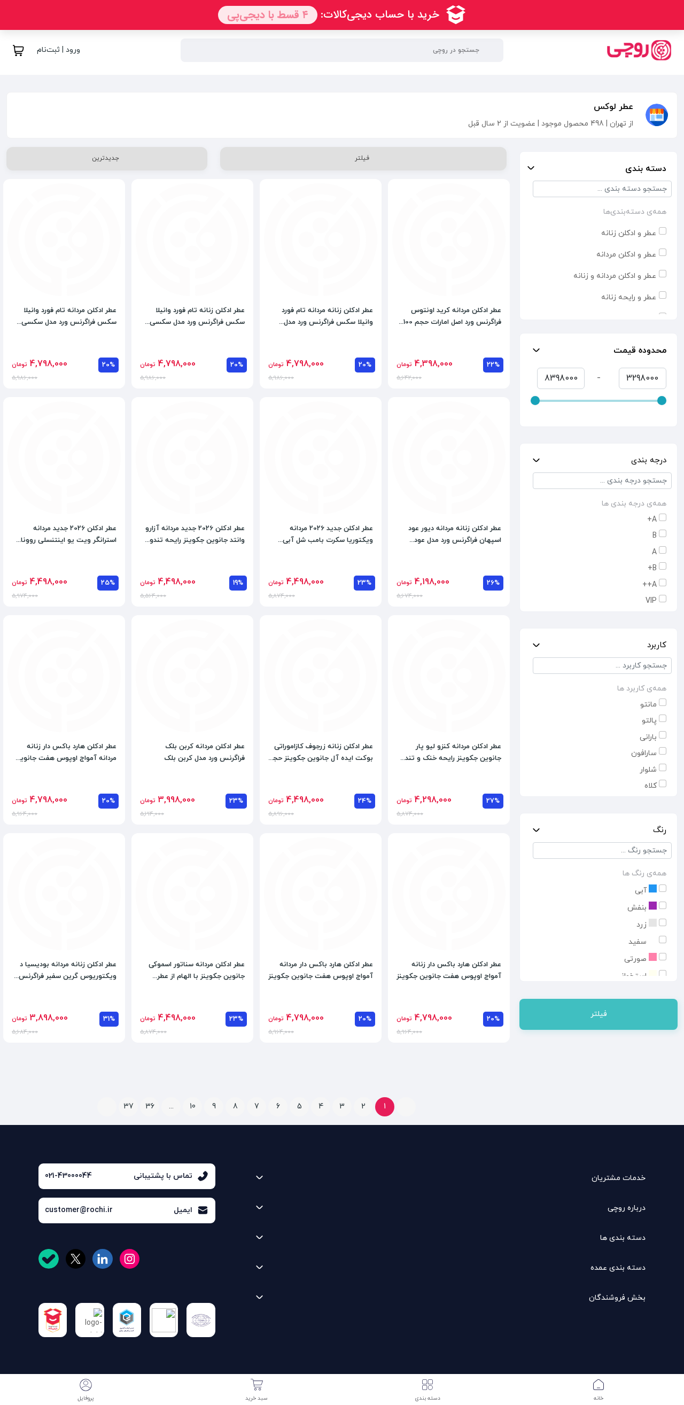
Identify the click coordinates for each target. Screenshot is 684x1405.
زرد (642, 925)
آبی (642, 891)
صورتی (636, 959)
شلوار (648, 770)
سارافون (644, 753)
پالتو (649, 721)
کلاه (650, 786)
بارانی (648, 737)
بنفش (638, 908)
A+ (652, 520)
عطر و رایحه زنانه (628, 297)
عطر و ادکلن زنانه (628, 233)
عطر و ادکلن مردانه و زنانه (614, 276)
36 (149, 1106)
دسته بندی (645, 169)
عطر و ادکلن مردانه (626, 255)
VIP (651, 601)
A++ (649, 585)
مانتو (648, 705)
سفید (638, 942)
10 (193, 1106)
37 (128, 1106)
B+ (652, 568)
